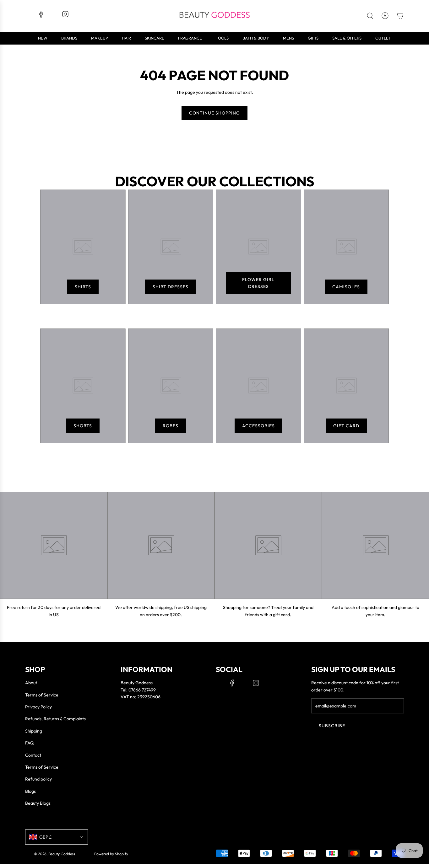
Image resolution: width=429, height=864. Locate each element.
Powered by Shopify (111, 853)
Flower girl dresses (258, 283)
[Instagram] (65, 16)
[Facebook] (41, 16)
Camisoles (346, 287)
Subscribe (332, 725)
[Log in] (385, 15)
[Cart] (400, 15)
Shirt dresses (170, 287)
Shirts (83, 287)
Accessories (258, 426)
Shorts (82, 426)
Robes (170, 426)
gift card (346, 426)
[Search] (369, 15)
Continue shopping (214, 113)
